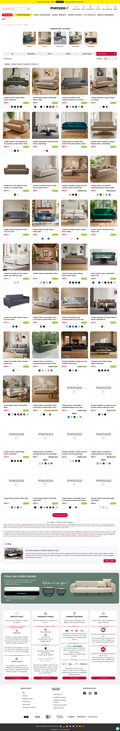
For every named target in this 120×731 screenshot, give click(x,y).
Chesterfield (90, 46)
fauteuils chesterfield (71, 534)
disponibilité (31, 53)
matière (68, 53)
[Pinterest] (95, 693)
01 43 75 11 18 (46, 637)
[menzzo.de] (63, 726)
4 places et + (60, 46)
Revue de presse (58, 708)
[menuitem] (7, 14)
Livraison (25, 695)
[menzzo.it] (67, 726)
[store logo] (60, 8)
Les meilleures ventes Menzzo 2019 (42, 550)
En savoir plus (17, 678)
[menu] (60, 17)
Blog (23, 693)
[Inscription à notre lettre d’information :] (22, 589)
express (91, 534)
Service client (26, 704)
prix (12, 53)
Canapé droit (19, 24)
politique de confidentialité (20, 596)
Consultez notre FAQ (16, 661)
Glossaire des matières (29, 707)
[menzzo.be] (76, 726)
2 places (29, 46)
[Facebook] (84, 693)
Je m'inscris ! (22, 593)
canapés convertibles (83, 534)
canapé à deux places (27, 524)
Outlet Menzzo (57, 694)
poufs (105, 534)
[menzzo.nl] (70, 726)
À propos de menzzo (59, 697)
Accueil (3, 24)
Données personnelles (60, 705)
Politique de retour (27, 698)
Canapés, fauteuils (11, 24)
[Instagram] (90, 693)
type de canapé (87, 53)
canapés (63, 534)
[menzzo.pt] (83, 726)
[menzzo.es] (79, 726)
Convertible (75, 46)
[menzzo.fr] (60, 726)
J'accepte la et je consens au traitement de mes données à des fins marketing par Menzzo (22, 598)
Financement (26, 701)
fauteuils (101, 534)
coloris (50, 53)
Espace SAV (16, 632)
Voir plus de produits (60, 515)
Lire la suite (109, 561)
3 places (44, 46)
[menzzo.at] (73, 726)
